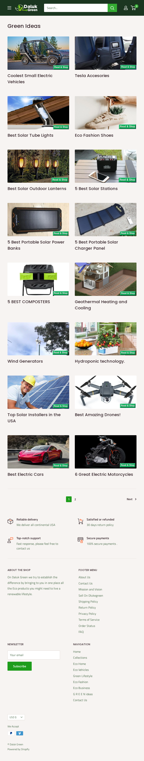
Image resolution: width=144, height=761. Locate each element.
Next (129, 499)
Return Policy (87, 607)
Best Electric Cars (26, 474)
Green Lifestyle (82, 676)
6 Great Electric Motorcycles (104, 474)
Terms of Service (89, 619)
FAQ (81, 632)
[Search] (112, 8)
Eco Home (79, 664)
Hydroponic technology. (100, 361)
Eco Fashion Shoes (94, 135)
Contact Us (85, 583)
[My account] (126, 8)
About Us (84, 577)
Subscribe (19, 666)
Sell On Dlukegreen (91, 595)
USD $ (13, 717)
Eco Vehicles (81, 669)
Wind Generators (25, 361)
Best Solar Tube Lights (30, 135)
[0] (133, 8)
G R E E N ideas (83, 694)
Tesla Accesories (92, 76)
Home (77, 651)
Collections (80, 657)
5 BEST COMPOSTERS (29, 302)
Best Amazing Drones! (98, 415)
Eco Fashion (80, 682)
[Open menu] (9, 7)
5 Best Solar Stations (96, 189)
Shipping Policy (88, 601)
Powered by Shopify (18, 749)
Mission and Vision (90, 589)
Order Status (87, 626)
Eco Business (81, 688)
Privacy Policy (87, 613)
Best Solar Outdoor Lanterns (37, 189)
